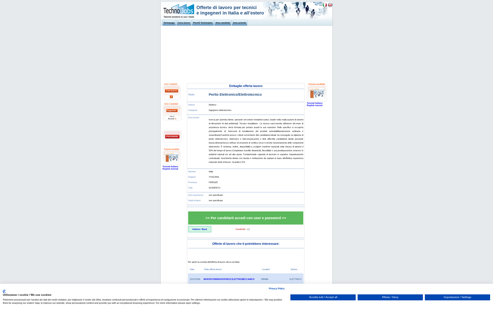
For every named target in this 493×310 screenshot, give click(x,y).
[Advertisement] (246, 54)
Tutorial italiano (170, 166)
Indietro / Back (199, 229)
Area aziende (239, 23)
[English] (330, 6)
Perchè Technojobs (203, 23)
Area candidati (222, 23)
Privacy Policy (277, 288)
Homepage (169, 23)
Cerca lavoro (184, 23)
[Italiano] (324, 6)
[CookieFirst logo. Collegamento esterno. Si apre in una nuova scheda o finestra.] (4, 291)
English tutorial (170, 169)
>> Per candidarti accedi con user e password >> (245, 218)
